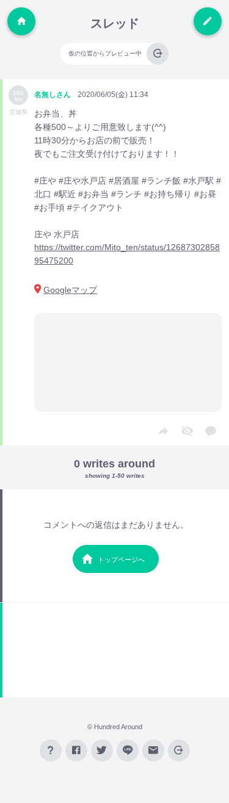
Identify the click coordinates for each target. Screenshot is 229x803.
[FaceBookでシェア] (76, 751)
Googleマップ (70, 290)
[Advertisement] (116, 650)
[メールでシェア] (153, 751)
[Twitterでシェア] (102, 751)
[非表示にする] (187, 432)
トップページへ (121, 559)
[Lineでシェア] (128, 751)
